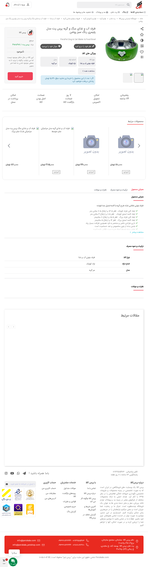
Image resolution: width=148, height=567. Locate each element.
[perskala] (139, 5)
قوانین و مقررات (69, 501)
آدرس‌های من (50, 498)
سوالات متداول (70, 488)
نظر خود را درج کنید (83, 46)
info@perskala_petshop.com (26, 545)
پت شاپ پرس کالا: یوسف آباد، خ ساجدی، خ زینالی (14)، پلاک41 (117, 547)
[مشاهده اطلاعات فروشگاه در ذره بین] (18, 510)
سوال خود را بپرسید (50, 46)
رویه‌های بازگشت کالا (69, 495)
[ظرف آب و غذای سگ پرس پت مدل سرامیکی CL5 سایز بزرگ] (21, 144)
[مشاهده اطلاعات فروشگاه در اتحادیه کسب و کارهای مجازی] (6, 510)
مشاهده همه (89, 71)
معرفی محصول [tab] (137, 189)
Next (9, 327)
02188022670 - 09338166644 (71, 545)
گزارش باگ (71, 512)
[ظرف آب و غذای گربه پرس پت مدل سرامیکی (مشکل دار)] (91, 144)
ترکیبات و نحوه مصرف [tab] (118, 190)
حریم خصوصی (70, 506)
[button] (139, 146)
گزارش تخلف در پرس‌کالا (89, 516)
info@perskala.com (26, 540)
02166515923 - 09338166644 (71, 540)
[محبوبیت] (141, 53)
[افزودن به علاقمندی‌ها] (141, 36)
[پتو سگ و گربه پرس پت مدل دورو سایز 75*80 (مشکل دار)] (126, 144)
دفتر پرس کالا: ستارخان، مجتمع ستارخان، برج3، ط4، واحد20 (117, 541)
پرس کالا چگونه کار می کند (88, 500)
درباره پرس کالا (90, 493)
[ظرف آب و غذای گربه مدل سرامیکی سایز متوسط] (56, 144)
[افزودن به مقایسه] (141, 41)
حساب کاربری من (49, 488)
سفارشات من (51, 493)
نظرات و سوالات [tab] (100, 190)
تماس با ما (91, 488)
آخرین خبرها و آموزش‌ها (90, 508)
